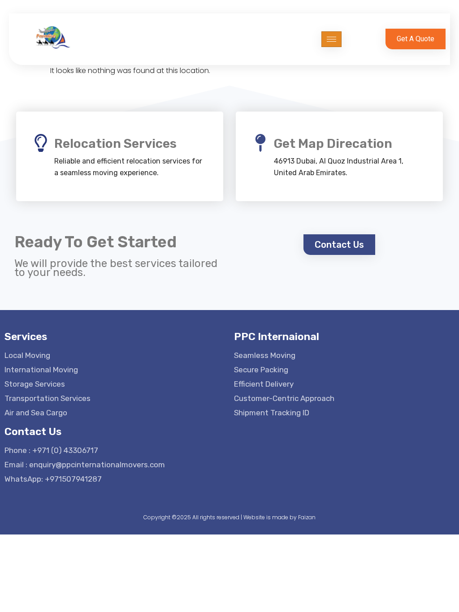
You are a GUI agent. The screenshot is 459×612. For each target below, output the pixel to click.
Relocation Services (115, 143)
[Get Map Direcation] (260, 143)
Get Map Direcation (333, 143)
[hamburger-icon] (331, 39)
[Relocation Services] (41, 143)
